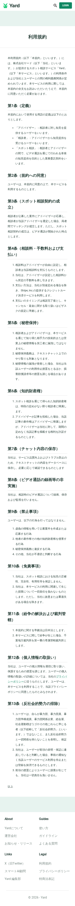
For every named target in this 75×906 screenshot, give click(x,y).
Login (65, 5)
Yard (14, 5)
